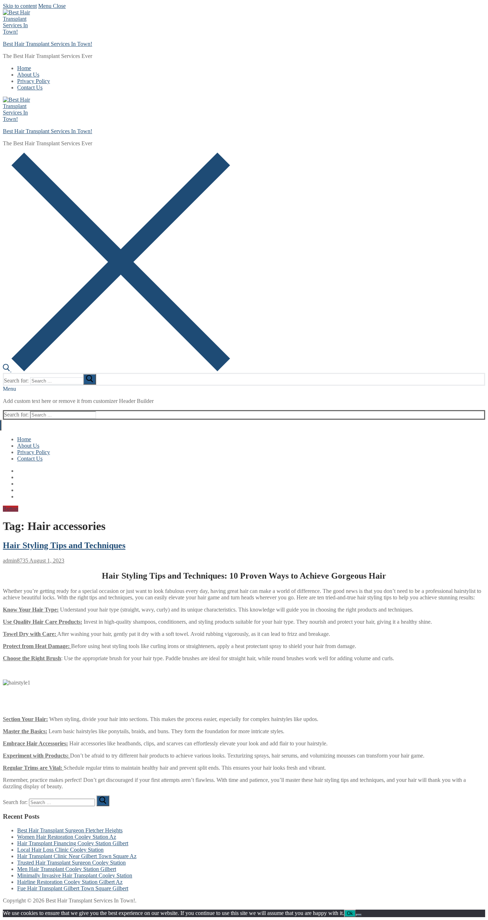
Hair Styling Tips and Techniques (64, 545)
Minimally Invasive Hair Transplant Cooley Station (74, 875)
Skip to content (20, 6)
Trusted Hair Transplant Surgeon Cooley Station (71, 863)
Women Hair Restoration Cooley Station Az (66, 837)
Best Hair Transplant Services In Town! (47, 44)
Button (10, 509)
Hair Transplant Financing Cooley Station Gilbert (72, 843)
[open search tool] (116, 369)
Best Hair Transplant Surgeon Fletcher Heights (70, 830)
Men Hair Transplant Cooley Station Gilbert (66, 869)
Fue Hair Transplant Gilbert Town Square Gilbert (72, 888)
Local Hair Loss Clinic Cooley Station (60, 850)
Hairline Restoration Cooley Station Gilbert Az (70, 882)
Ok (350, 913)
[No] (359, 915)
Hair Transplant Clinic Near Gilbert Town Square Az (76, 856)
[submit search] (89, 379)
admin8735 (15, 561)
